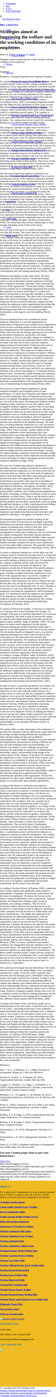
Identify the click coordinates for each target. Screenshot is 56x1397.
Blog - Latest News (9, 24)
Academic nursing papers (12, 1202)
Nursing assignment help (12, 1241)
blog (8, 6)
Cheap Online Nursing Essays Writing (28, 124)
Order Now (5, 1161)
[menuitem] (9, 64)
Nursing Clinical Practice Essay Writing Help (22, 1265)
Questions (20, 54)
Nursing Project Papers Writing (15, 1289)
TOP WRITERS (13, 11)
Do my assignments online (12, 1212)
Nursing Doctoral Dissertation (14, 1270)
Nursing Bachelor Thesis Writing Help (18, 1251)
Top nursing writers (9, 1309)
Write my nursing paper (12, 1314)
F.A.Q (8, 8)
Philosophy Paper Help (11, 1304)
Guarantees (11, 3)
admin (32, 54)
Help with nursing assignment (14, 1221)
